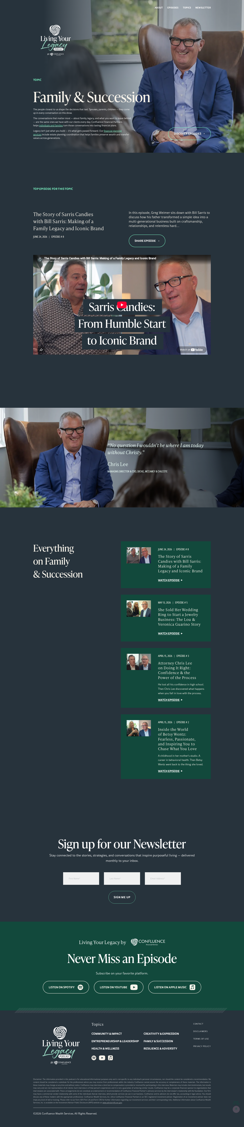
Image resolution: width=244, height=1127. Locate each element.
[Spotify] (93, 1057)
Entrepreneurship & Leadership (115, 1041)
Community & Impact (106, 1034)
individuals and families (51, 125)
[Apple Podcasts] (110, 1057)
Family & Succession (158, 1041)
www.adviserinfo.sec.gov (112, 1102)
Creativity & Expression (161, 1034)
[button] (236, 1109)
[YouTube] (102, 1057)
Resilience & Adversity (160, 1048)
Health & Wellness (105, 1048)
